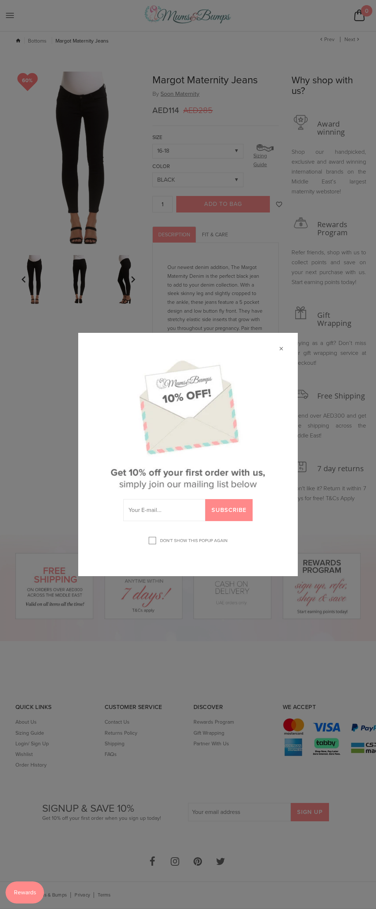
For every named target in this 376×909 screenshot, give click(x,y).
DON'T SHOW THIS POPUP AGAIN (193, 540)
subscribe (229, 510)
